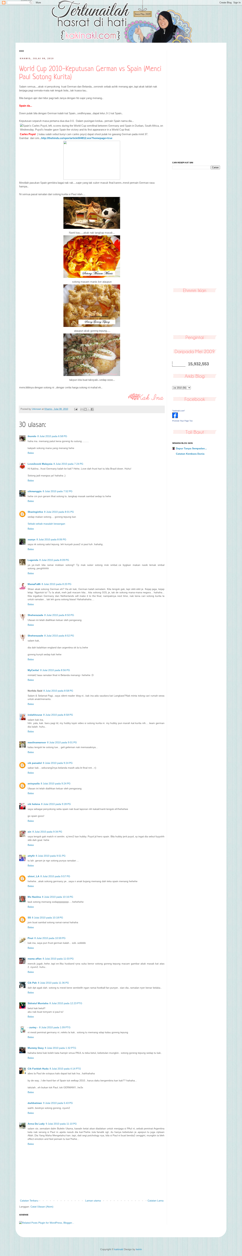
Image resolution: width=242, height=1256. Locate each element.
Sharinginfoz (35, 511)
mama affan (35, 958)
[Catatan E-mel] (75, 409)
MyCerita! (33, 670)
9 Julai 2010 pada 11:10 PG (61, 1123)
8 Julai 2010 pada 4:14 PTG (65, 1068)
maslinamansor (37, 742)
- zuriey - (33, 1027)
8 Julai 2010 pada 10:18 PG (47, 917)
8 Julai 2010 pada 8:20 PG (56, 584)
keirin (139, 1249)
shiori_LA (33, 876)
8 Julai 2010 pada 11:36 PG (53, 982)
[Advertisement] (196, 103)
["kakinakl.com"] (175, 417)
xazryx (31, 539)
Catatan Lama (156, 1200)
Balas (31, 452)
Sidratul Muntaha (38, 1003)
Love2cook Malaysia (40, 463)
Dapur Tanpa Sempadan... (191, 448)
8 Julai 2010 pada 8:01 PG (59, 511)
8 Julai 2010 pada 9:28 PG (56, 804)
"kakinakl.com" (178, 411)
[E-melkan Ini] (82, 409)
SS (29, 917)
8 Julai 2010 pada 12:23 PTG (65, 1003)
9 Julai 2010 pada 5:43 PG (58, 1103)
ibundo (32, 436)
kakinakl (118, 1249)
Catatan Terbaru (29, 1200)
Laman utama (93, 1200)
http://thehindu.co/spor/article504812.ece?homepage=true (76, 138)
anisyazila (34, 783)
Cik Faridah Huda (38, 1068)
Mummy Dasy (36, 1047)
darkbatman (35, 1103)
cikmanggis (35, 491)
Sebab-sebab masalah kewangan (46, 523)
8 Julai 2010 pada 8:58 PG (58, 690)
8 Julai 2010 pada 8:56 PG (55, 670)
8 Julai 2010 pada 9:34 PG (47, 831)
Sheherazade (35, 615)
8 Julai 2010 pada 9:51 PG (51, 855)
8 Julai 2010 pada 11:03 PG (58, 958)
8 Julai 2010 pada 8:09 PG (54, 560)
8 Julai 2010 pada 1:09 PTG (55, 1027)
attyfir (31, 855)
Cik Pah (32, 982)
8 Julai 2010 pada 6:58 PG (52, 436)
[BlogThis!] (85, 409)
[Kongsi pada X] (89, 409)
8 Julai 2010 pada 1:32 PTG (60, 1047)
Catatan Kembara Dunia (190, 453)
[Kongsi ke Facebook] (92, 409)
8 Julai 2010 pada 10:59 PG (50, 938)
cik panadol (35, 763)
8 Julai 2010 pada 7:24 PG (68, 463)
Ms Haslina (34, 896)
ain (29, 831)
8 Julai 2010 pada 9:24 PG (58, 763)
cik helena (34, 804)
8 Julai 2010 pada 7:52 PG (57, 491)
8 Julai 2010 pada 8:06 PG (51, 539)
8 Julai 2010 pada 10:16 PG (57, 896)
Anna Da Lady (36, 1123)
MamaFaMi (34, 584)
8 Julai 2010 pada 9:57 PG (55, 876)
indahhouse (35, 714)
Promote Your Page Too (182, 421)
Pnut (30, 938)
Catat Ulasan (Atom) (41, 1206)
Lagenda (33, 560)
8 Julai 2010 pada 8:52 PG (59, 635)
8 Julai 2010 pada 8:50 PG (59, 615)
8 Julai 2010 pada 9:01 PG (62, 742)
